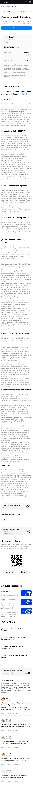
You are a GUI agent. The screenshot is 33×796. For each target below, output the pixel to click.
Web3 (24, 94)
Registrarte (16, 28)
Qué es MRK (4, 600)
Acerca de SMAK (6, 11)
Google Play (26, 572)
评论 (4, 713)
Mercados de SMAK (20, 11)
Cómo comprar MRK (7, 608)
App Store (11, 572)
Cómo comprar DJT (6, 591)
